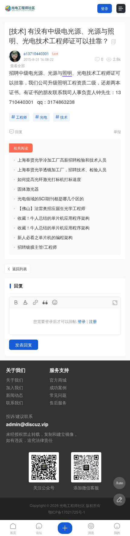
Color (25, 302)
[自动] (119, 483)
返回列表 (19, 268)
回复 (18, 131)
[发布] (65, 528)
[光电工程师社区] (20, 8)
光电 (43, 117)
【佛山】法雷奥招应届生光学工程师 (51, 208)
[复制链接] (114, 41)
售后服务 (58, 403)
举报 (117, 131)
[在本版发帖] (119, 500)
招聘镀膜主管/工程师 (37, 247)
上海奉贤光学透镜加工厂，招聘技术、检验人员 (62, 169)
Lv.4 (55, 53)
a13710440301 (36, 53)
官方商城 (58, 380)
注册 (93, 321)
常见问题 (58, 395)
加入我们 (14, 387)
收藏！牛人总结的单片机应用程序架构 (53, 218)
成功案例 (58, 387)
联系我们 (14, 403)
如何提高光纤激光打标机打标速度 (49, 179)
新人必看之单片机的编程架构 (45, 237)
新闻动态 (14, 395)
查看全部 (17, 65)
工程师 (21, 117)
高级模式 (115, 302)
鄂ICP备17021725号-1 (66, 512)
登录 (104, 8)
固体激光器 (28, 189)
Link (35, 302)
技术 (63, 117)
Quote (45, 302)
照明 (67, 72)
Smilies (54, 302)
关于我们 (14, 380)
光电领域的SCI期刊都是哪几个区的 (51, 199)
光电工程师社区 (72, 505)
